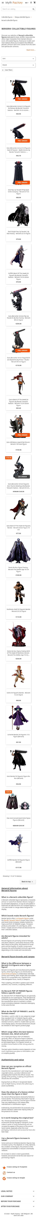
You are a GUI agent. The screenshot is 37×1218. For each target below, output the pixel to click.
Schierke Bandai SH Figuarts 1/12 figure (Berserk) (19, 735)
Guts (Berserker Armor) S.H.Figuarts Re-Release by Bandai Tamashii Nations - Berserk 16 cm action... (18, 108)
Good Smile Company (8, 974)
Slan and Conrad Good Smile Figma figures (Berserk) (18, 819)
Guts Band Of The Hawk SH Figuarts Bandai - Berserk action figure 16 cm (18, 528)
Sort (18, 58)
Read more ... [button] (31, 50)
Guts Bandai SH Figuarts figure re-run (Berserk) (18, 777)
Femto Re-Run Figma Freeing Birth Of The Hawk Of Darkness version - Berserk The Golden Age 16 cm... (18, 653)
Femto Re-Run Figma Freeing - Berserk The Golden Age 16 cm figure (18, 569)
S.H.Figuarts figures (22, 918)
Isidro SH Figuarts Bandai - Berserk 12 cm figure (18, 694)
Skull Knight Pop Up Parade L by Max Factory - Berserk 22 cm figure (18, 232)
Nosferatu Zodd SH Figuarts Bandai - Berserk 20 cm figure (18, 610)
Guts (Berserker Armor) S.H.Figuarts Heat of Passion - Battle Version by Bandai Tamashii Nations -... (18, 150)
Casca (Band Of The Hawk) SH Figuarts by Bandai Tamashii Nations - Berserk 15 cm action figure (18, 402)
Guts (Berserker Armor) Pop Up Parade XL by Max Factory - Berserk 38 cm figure (18, 318)
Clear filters (7, 70)
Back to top (27, 881)
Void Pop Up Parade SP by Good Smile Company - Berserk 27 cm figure (18, 192)
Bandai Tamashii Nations (12, 920)
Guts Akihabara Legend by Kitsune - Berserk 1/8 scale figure (18, 443)
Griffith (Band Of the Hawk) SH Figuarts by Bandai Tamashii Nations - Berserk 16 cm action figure (18, 276)
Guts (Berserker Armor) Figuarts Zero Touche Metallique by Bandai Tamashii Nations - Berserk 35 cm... (18, 486)
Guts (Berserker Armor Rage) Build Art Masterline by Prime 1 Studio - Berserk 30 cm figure (18, 360)
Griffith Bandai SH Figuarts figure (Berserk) (18, 861)
